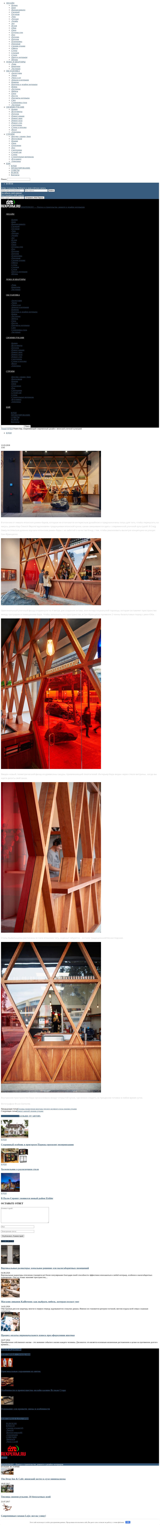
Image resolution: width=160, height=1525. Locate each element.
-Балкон (14, 5)
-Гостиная (15, 14)
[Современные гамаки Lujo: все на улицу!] (6, 1511)
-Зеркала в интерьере (20, 80)
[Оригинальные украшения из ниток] (7, 1366)
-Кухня (14, 26)
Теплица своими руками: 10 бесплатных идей (26, 1496)
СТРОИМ (10, 134)
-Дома (13, 64)
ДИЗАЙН (10, 3)
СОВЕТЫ (15, 170)
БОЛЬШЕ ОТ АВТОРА (29, 1116)
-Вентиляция (16, 139)
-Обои (13, 28)
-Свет (13, 100)
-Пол (13, 35)
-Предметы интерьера (20, 98)
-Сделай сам (16, 152)
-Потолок (15, 39)
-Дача (13, 17)
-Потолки (15, 37)
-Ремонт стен (16, 123)
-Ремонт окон (16, 118)
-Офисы (14, 48)
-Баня (13, 8)
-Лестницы (15, 89)
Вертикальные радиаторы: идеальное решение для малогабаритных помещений (45, 1268)
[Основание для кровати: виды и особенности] (7, 1404)
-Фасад (14, 130)
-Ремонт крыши (17, 116)
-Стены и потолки (18, 127)
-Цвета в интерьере (19, 57)
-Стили (14, 55)
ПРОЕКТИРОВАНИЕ (20, 168)
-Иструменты (16, 111)
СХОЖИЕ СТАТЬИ (10, 1116)
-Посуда (14, 96)
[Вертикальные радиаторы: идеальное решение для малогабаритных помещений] (10, 1263)
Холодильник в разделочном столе (20, 1169)
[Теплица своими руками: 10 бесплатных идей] (7, 1492)
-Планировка (16, 41)
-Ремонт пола (16, 121)
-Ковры (14, 87)
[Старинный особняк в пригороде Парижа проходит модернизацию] (14, 1137)
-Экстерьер (15, 69)
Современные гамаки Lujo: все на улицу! (23, 1515)
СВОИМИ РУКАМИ (15, 107)
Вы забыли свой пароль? (11, 193)
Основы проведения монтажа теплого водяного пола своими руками (47, 1109)
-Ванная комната (18, 10)
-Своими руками (18, 46)
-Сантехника (16, 125)
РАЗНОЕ (15, 172)
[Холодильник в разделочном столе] (14, 1162)
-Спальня (15, 53)
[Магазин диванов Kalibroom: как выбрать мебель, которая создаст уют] (10, 1297)
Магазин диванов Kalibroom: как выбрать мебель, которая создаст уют (40, 1301)
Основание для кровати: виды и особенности (25, 1408)
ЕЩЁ (8, 163)
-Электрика (16, 132)
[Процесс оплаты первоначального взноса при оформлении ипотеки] (10, 1330)
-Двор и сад (16, 78)
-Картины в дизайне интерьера (24, 84)
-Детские (15, 19)
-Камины (15, 82)
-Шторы (14, 60)
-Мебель (14, 91)
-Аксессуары (16, 73)
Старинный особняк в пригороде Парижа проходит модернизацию (37, 1144)
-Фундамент (16, 159)
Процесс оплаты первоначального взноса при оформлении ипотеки (38, 1335)
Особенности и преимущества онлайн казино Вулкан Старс (33, 1390)
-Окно (13, 30)
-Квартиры (15, 66)
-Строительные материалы (22, 157)
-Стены (14, 50)
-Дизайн (14, 21)
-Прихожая (15, 44)
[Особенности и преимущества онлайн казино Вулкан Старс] (7, 1385)
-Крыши (14, 141)
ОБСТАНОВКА (13, 71)
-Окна (13, 93)
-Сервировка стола (19, 102)
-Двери (14, 75)
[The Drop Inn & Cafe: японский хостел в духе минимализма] (7, 1474)
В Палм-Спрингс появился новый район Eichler (27, 1198)
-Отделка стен (17, 32)
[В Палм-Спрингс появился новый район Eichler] (10, 1191)
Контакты (15, 175)
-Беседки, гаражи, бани (21, 136)
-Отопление (16, 145)
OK (128, 1522)
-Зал (12, 23)
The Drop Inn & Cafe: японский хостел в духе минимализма (33, 1479)
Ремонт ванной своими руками (30, 1111)
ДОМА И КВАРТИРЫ (16, 62)
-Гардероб (15, 12)
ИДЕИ (14, 166)
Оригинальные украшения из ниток (21, 1371)
